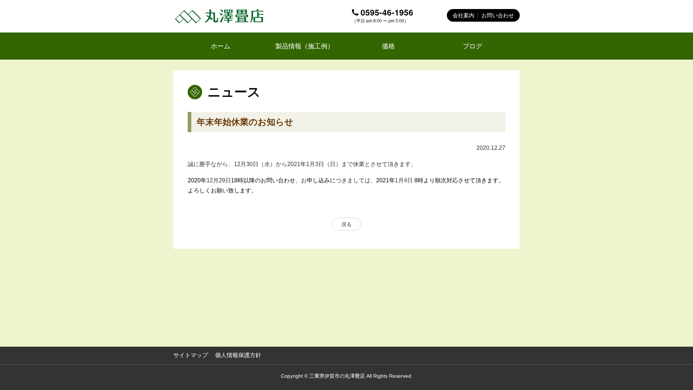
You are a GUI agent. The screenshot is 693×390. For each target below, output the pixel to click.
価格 (388, 46)
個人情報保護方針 (238, 355)
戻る (346, 224)
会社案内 (463, 15)
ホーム (220, 46)
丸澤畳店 (220, 16)
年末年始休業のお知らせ (245, 122)
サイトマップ (190, 355)
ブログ (472, 46)
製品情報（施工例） (304, 46)
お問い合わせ (497, 15)
